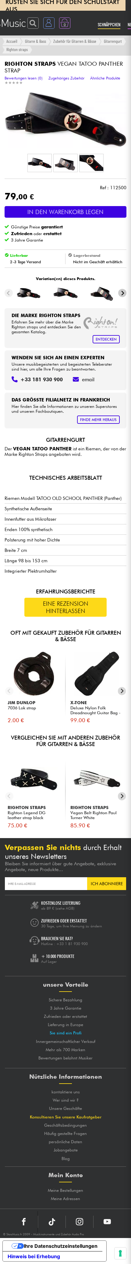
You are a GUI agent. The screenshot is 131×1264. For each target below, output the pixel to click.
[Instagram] (79, 1222)
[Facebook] (24, 1222)
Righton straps (17, 49)
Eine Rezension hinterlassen (65, 607)
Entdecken (106, 339)
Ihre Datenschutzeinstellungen (60, 1246)
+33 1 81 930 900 (72, 943)
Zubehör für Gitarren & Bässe (74, 41)
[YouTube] (107, 1222)
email (88, 379)
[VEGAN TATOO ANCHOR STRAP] (28, 293)
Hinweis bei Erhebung (34, 1256)
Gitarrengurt (113, 41)
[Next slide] (122, 293)
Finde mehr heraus (98, 419)
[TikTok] (52, 1222)
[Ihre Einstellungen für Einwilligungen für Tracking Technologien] (120, 1253)
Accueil (11, 41)
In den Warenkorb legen (65, 212)
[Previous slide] (9, 293)
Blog (66, 1158)
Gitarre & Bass (35, 41)
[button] (39, 163)
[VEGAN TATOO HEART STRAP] (65, 293)
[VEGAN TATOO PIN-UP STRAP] (102, 293)
